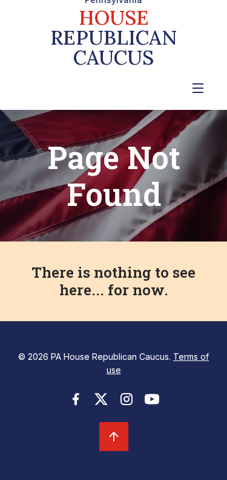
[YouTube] (152, 403)
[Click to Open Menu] (198, 88)
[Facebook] (75, 403)
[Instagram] (126, 403)
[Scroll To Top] (113, 436)
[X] (101, 403)
